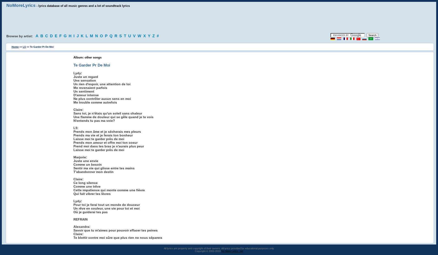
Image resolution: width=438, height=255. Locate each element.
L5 (24, 46)
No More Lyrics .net (232, 251)
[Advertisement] (219, 20)
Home (15, 46)
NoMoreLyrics (21, 5)
